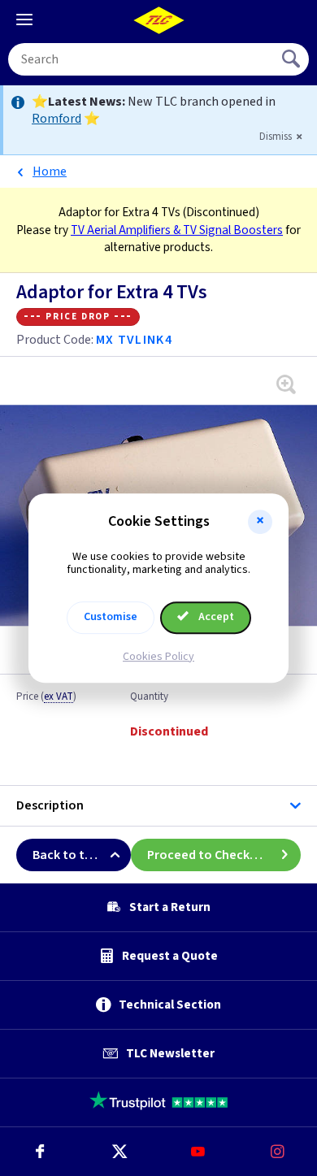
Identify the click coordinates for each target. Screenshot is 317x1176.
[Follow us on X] (119, 1151)
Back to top (66, 855)
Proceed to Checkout (209, 855)
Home (50, 171)
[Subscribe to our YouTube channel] (198, 1151)
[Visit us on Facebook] (40, 1151)
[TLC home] (158, 20)
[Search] (292, 59)
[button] (260, 522)
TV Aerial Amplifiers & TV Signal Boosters (177, 230)
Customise (110, 617)
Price (46, 697)
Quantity (149, 697)
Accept (215, 617)
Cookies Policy (158, 657)
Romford (56, 119)
